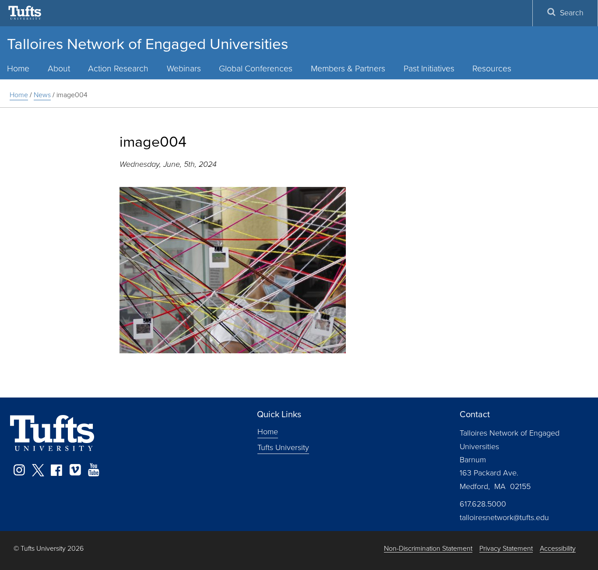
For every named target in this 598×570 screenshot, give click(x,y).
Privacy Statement (506, 548)
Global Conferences (255, 68)
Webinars (184, 68)
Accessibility (558, 548)
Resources (491, 68)
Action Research (118, 68)
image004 (72, 95)
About (59, 68)
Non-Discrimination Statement (428, 548)
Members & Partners (348, 68)
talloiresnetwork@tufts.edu (504, 517)
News (42, 95)
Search (572, 12)
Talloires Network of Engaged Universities (147, 43)
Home (19, 95)
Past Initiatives (429, 68)
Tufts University (283, 447)
